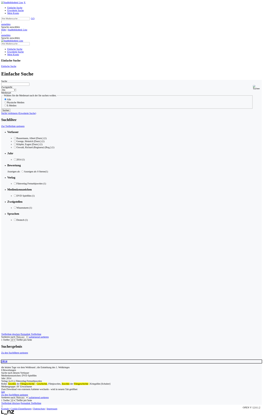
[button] (257, 87)
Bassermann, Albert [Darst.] (29, 138)
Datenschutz (39, 408)
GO (33, 18)
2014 (18, 159)
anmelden (6, 24)
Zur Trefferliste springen (13, 126)
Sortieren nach (8, 337)
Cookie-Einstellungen (21, 408)
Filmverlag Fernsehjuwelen (29, 183)
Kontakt (5, 408)
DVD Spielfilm (23, 195)
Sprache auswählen (10, 27)
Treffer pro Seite (24, 340)
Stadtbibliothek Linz (17, 29)
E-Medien (11, 105)
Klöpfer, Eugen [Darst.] (27, 144)
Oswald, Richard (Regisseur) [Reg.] (33, 147)
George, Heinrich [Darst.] (28, 141)
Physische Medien (15, 102)
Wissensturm (22, 207)
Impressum (52, 408)
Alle (9, 99)
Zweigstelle (6, 87)
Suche (4, 81)
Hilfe (3, 29)
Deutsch (20, 220)
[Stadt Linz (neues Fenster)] (7, 413)
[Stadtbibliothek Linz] (12, 2)
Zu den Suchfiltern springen (14, 352)
